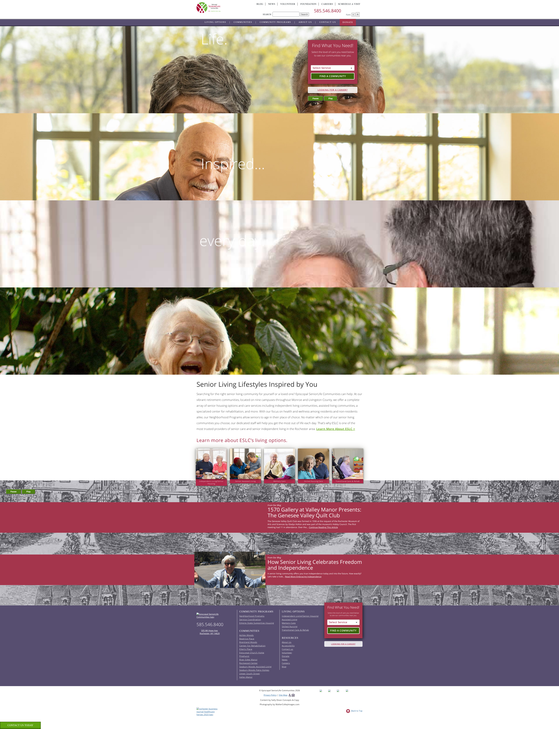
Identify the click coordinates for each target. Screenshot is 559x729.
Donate (348, 22)
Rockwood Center (248, 663)
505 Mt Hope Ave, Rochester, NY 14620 (210, 632)
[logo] (223, 7)
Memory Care (289, 623)
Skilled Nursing (289, 626)
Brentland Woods (248, 642)
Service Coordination (250, 619)
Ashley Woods (246, 635)
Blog (259, 4)
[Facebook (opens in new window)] (324, 693)
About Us (305, 22)
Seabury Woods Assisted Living (255, 666)
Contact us (327, 22)
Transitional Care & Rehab (295, 630)
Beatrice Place (246, 638)
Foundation (308, 4)
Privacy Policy (270, 695)
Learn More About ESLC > (335, 429)
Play (330, 98)
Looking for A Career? (343, 644)
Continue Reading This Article (323, 527)
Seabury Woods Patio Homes (254, 670)
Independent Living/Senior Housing (300, 616)
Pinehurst (244, 656)
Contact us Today (20, 725)
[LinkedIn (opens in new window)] (349, 693)
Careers (327, 4)
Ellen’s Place (245, 649)
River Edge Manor (248, 659)
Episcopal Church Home (251, 652)
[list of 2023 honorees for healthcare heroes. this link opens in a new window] (209, 711)
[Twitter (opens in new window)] (341, 693)
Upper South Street (249, 673)
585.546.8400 (327, 11)
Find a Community (333, 76)
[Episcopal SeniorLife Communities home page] (216, 616)
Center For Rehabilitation (252, 645)
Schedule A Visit (349, 4)
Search (304, 14)
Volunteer (287, 4)
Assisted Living (289, 619)
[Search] (286, 13)
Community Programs (275, 22)
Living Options (215, 22)
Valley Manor (246, 677)
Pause (316, 98)
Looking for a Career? (333, 89)
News (271, 4)
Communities (243, 22)
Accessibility (288, 645)
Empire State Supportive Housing (256, 623)
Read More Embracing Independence (303, 576)
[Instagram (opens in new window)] (332, 693)
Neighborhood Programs (252, 616)
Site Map (283, 695)
